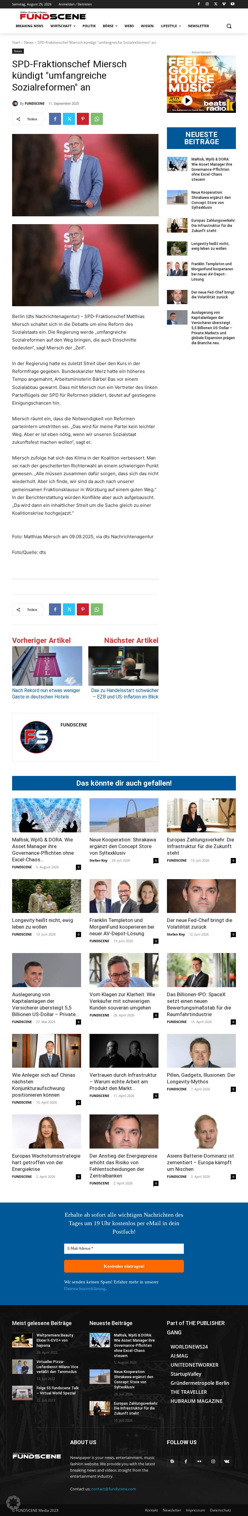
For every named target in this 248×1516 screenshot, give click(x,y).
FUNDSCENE (34, 103)
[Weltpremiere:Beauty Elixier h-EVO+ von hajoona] (22, 1340)
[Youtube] (232, 4)
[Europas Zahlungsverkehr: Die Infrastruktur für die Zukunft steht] (177, 225)
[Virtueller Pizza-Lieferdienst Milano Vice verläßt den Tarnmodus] (22, 1366)
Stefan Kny (98, 860)
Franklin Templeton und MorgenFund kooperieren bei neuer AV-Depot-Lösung (122, 926)
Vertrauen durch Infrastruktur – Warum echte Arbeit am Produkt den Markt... (123, 1081)
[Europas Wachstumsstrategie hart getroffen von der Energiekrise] (46, 1131)
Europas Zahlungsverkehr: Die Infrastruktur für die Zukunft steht (213, 225)
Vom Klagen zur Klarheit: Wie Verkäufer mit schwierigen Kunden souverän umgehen (122, 1001)
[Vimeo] (223, 4)
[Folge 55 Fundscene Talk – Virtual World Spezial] (22, 1393)
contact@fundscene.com (113, 1489)
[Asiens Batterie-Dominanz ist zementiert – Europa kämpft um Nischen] (201, 1131)
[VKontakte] (226, 1461)
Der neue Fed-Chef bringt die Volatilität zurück (213, 295)
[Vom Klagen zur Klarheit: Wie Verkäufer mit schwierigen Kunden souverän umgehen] (124, 970)
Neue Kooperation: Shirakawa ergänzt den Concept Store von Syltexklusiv (123, 846)
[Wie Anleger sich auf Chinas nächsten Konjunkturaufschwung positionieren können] (46, 1051)
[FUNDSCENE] (16, 103)
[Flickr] (199, 1461)
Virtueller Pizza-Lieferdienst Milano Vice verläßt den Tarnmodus (57, 1367)
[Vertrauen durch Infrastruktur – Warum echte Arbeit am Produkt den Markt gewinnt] (124, 1051)
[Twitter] (215, 4)
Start (16, 42)
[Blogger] (172, 1461)
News (29, 42)
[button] (229, 26)
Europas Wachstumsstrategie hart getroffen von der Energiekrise (46, 1162)
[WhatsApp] (97, 119)
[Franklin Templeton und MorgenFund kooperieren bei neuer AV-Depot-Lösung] (177, 269)
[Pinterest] (83, 119)
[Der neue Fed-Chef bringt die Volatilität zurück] (177, 297)
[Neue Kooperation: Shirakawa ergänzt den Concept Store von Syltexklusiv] (177, 197)
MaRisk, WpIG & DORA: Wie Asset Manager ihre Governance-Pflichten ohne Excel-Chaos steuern (211, 169)
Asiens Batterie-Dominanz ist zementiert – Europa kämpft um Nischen (200, 1162)
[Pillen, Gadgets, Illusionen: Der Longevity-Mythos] (201, 1051)
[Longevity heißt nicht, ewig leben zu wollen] (177, 248)
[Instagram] (207, 4)
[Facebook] (198, 4)
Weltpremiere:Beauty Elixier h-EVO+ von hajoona (55, 1340)
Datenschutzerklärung (85, 1288)
